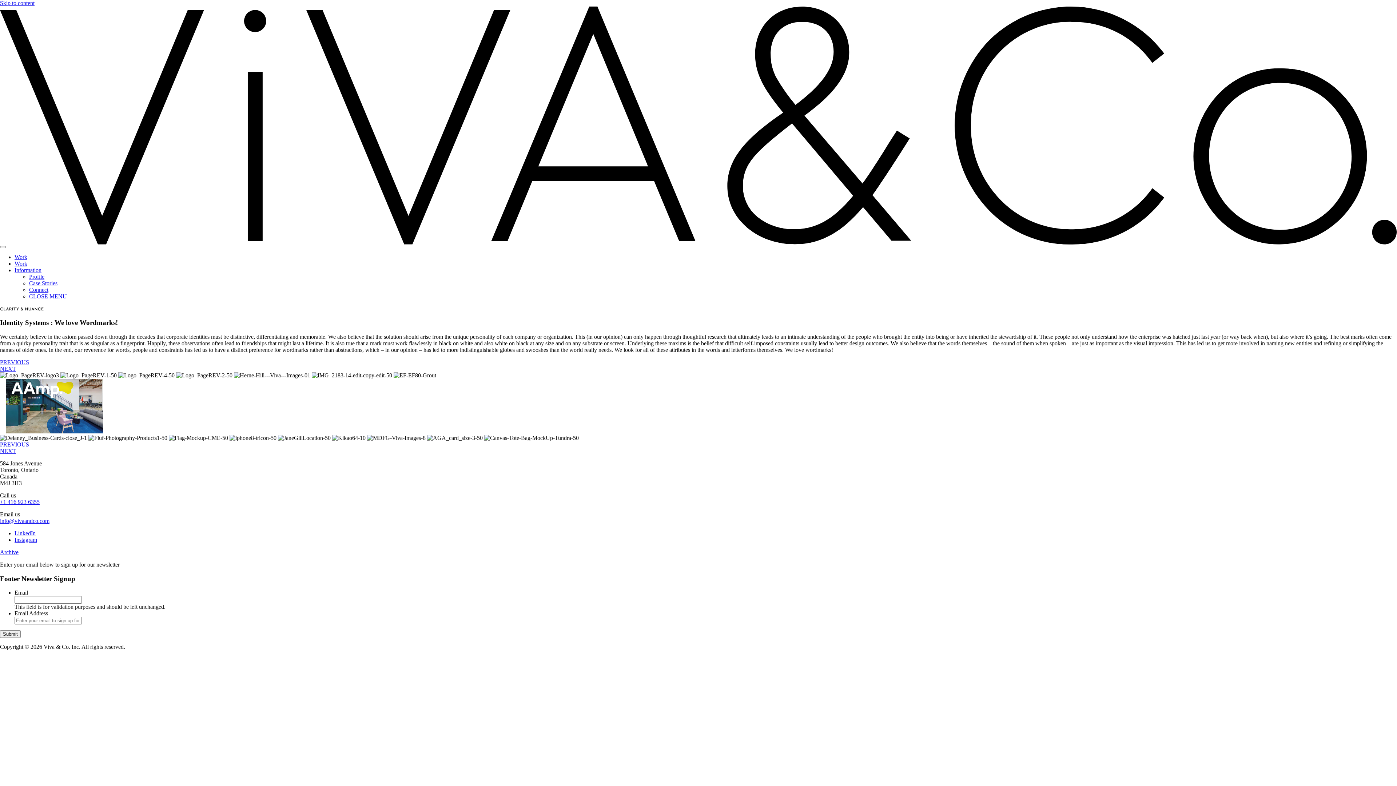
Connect (38, 290)
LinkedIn (25, 533)
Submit (10, 634)
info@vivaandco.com (24, 521)
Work (21, 257)
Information (28, 270)
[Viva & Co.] (698, 242)
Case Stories (43, 283)
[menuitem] (706, 257)
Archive (9, 552)
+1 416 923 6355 (20, 502)
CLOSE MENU (48, 296)
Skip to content (17, 3)
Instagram (26, 540)
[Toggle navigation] (3, 247)
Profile (36, 277)
